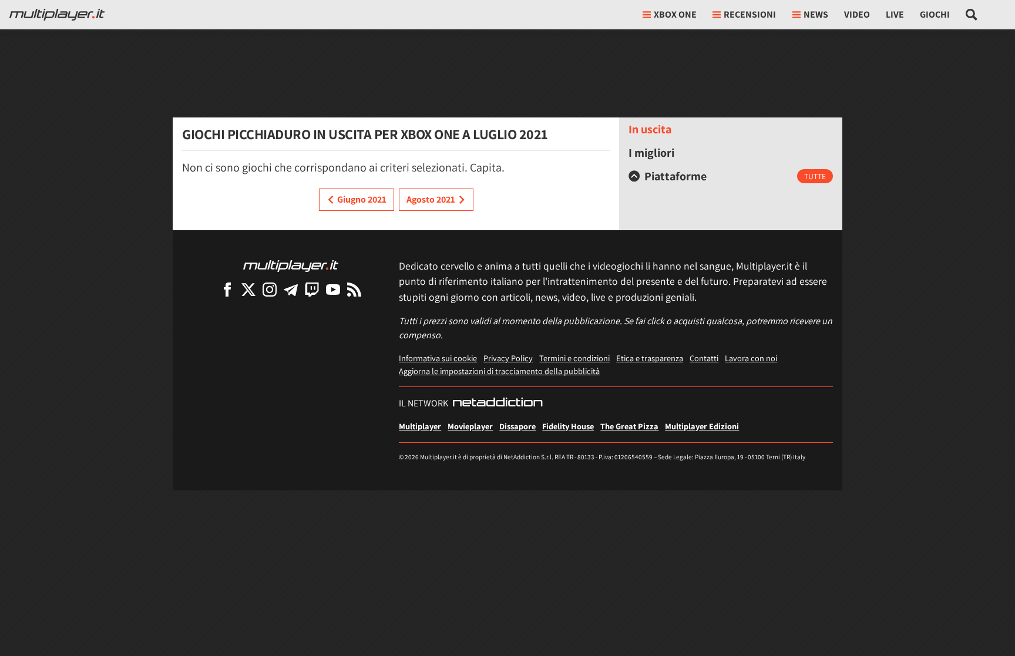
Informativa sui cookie (438, 358)
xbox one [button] (675, 14)
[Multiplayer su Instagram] (270, 289)
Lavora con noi (751, 358)
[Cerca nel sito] (972, 14)
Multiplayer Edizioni (702, 426)
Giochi (935, 14)
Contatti (704, 358)
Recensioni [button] (750, 14)
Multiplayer (420, 426)
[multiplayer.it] (290, 265)
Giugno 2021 (361, 199)
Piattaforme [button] (675, 176)
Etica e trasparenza (649, 358)
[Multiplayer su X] (248, 289)
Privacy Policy (508, 358)
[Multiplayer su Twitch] (312, 289)
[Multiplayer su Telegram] (291, 289)
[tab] (731, 176)
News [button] (816, 14)
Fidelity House (568, 426)
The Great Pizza (629, 426)
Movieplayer (470, 426)
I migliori (651, 153)
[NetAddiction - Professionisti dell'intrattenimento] (497, 403)
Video (857, 14)
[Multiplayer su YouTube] (333, 289)
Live (895, 14)
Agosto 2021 (430, 199)
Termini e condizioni (574, 358)
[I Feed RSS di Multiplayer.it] (354, 289)
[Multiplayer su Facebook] (227, 289)
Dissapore (517, 426)
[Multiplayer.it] (57, 15)
